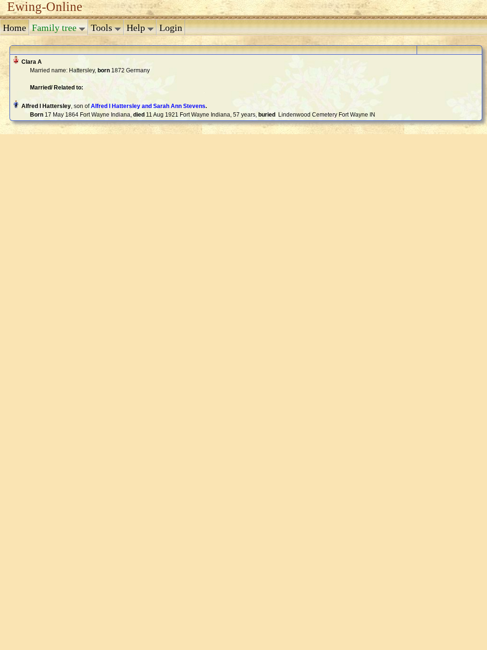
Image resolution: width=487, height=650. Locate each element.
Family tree (55, 27)
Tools (103, 27)
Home (14, 27)
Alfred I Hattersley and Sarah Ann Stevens (148, 106)
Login (170, 27)
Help (137, 27)
